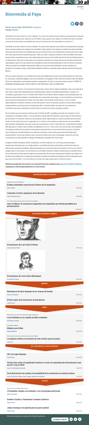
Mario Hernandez (12, 394)
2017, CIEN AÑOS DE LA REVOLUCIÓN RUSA (44, 346)
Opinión (37, 27)
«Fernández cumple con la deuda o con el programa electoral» (33, 391)
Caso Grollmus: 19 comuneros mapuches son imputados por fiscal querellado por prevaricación (42, 204)
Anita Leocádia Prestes (13, 248)
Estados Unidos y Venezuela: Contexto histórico (28, 399)
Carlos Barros (11, 357)
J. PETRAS (44, 381)
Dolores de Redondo (12, 294)
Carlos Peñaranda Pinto (14, 196)
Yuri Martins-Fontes (13, 279)
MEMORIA (44, 283)
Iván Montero (41, 376)
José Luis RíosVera (12, 376)
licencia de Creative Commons (70, 164)
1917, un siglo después (16, 354)
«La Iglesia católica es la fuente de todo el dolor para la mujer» (33, 338)
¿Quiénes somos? (60, 420)
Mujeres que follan (15, 328)
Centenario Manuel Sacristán (44, 174)
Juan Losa (10, 342)
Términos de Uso (51, 416)
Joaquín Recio (11, 303)
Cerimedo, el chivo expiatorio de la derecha (25, 193)
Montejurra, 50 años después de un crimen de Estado (30, 291)
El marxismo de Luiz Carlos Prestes (22, 244)
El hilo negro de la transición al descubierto (26, 300)
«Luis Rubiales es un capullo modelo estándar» (27, 317)
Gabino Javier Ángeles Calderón (28, 376)
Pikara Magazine (12, 331)
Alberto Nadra (11, 188)
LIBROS (44, 307)
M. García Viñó (15, 27)
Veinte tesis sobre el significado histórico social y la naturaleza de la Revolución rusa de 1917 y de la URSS (44, 363)
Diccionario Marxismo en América (44, 213)
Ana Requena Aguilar (13, 320)
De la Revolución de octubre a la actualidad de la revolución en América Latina (41, 373)
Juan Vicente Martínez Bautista (16, 368)
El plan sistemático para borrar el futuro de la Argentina (31, 184)
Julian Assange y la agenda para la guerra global (28, 407)
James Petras (11, 402)
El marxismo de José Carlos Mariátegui (24, 276)
